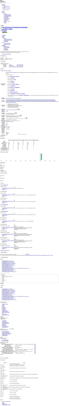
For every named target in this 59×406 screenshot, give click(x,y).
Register (3, 11)
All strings (10, 64)
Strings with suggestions (5, 331)
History (5, 38)
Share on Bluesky (6, 46)
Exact (11, 328)
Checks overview (6, 9)
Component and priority (5, 314)
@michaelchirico (26, 95)
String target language (5, 326)
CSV (26, 255)
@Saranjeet (11, 87)
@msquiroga (23, 93)
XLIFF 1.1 (49, 255)
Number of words (4, 310)
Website (5, 22)
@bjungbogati (12, 90)
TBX (34, 255)
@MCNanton (18, 93)
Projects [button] (3, 5)
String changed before (5, 340)
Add (1, 337)
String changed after (5, 339)
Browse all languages (7, 7)
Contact (3, 403)
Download (7, 120)
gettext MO (28, 255)
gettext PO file (27, 254)
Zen (22, 64)
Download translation (7, 43)
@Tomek (11, 92)
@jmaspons (12, 81)
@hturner (13, 84)
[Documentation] (0, 61)
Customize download (7, 44)
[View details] (14, 187)
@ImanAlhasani (12, 76)
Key (2, 313)
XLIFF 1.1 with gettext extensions (42, 255)
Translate (11, 58)
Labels (3, 306)
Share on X (5, 48)
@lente (15, 79)
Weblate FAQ (23, 72)
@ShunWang (12, 82)
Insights (3, 37)
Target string (4, 308)
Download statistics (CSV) (8, 39)
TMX (36, 255)
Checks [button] (3, 8)
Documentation (6, 17)
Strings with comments (5, 332)
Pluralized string (4, 334)
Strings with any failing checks (6, 333)
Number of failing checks (6, 312)
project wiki (33, 72)
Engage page (6, 49)
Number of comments (5, 311)
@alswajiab (17, 76)
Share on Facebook (7, 47)
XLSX (52, 255)
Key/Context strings (5, 322)
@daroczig (21, 95)
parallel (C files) (7, 29)
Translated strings (11, 65)
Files (3, 42)
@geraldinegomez (13, 93)
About (3, 402)
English (15, 232)
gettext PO (32, 255)
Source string (4, 307)
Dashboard (3, 4)
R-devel (50, 72)
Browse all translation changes (4, 250)
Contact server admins (7, 14)
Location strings (4, 323)
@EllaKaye (17, 84)
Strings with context (5, 335)
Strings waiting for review (13, 66)
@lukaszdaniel (15, 92)
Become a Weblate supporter (6, 404)
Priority (3, 305)
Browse (8, 58)
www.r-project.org (8, 70)
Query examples (2, 343)
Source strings (4, 320)
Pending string (4, 325)
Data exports (6, 41)
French (4, 30)
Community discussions (7, 15)
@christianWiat (12, 85)
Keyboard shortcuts (7, 18)
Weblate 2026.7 (8, 401)
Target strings (4, 321)
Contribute (5, 20)
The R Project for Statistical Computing (14, 27)
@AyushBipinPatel (17, 87)
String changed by (5, 327)
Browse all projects (7, 6)
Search (3, 36)
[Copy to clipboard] (19, 109)
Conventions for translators (12, 72)
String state (3, 324)
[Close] (0, 356)
